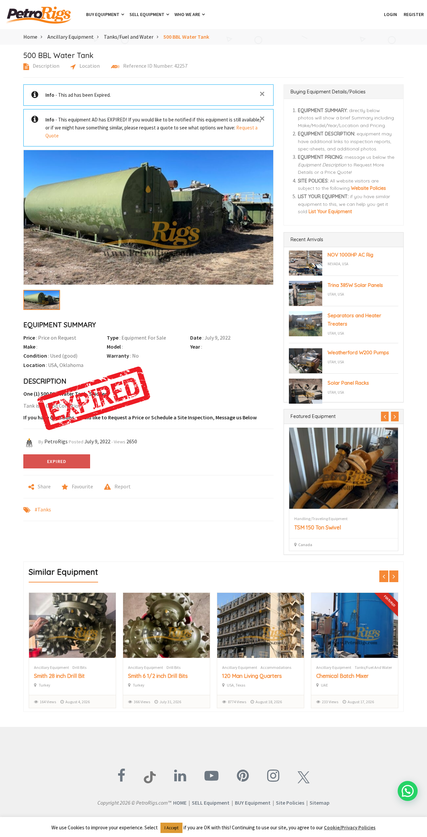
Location (89, 65)
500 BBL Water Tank (186, 36)
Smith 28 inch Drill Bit (59, 676)
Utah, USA (336, 294)
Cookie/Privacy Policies (350, 827)
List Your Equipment (330, 211)
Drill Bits (79, 667)
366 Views (142, 701)
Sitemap (320, 802)
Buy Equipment (103, 14)
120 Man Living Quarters (252, 676)
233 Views (330, 701)
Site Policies (290, 802)
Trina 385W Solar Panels (355, 285)
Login (390, 14)
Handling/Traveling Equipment (321, 518)
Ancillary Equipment (70, 36)
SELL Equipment (211, 802)
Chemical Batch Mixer (342, 676)
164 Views (48, 701)
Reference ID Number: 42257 (154, 65)
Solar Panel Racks (348, 383)
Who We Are (187, 14)
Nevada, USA (338, 264)
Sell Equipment (147, 14)
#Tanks (43, 509)
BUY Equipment (253, 802)
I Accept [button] (171, 828)
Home (30, 36)
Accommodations (276, 667)
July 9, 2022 (97, 441)
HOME (179, 802)
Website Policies (368, 188)
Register (414, 14)
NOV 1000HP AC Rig (350, 255)
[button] (377, 14)
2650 (131, 441)
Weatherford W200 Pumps (358, 352)
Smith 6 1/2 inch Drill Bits (158, 676)
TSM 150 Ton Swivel (317, 527)
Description (45, 65)
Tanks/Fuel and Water (128, 36)
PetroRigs (56, 441)
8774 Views (237, 701)
